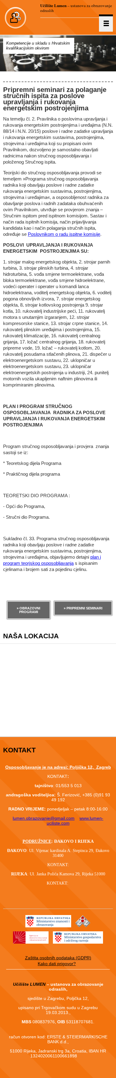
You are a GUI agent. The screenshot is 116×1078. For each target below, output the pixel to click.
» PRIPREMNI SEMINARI (83, 608)
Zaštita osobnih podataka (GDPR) (58, 957)
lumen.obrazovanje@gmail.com (44, 818)
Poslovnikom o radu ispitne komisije (64, 234)
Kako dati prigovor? (57, 963)
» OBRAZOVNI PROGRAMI (28, 610)
